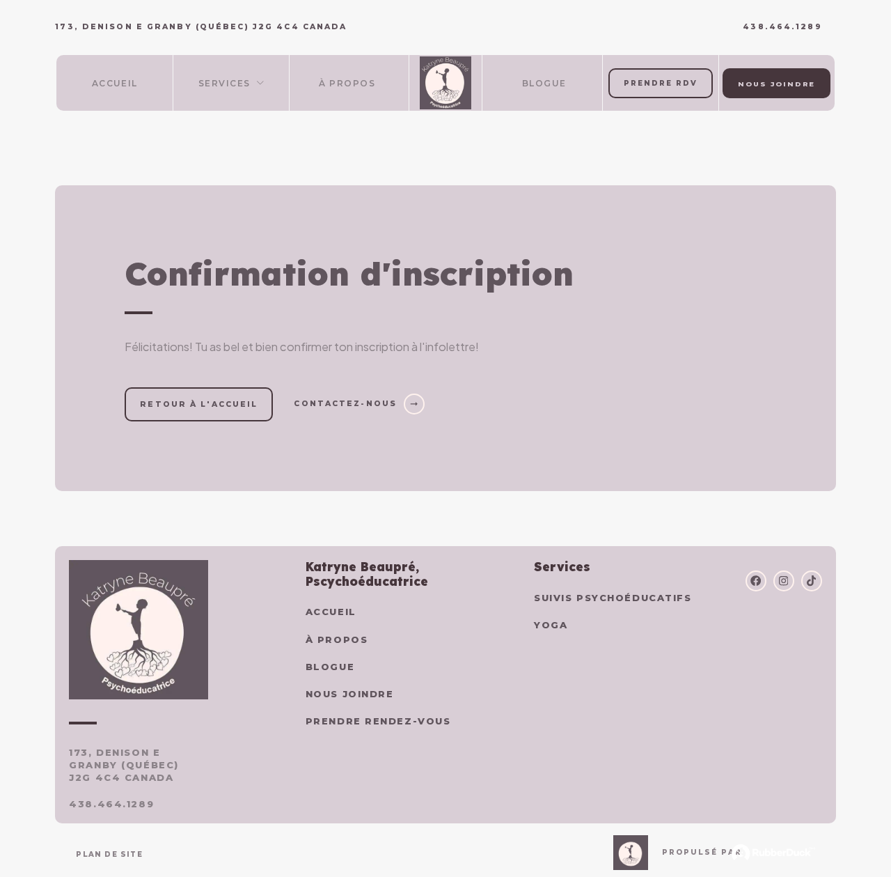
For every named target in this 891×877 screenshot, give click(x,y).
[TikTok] (811, 581)
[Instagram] (783, 581)
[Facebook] (756, 581)
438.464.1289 (782, 27)
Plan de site (109, 854)
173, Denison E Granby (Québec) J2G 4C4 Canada (123, 765)
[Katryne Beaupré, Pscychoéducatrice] (446, 83)
